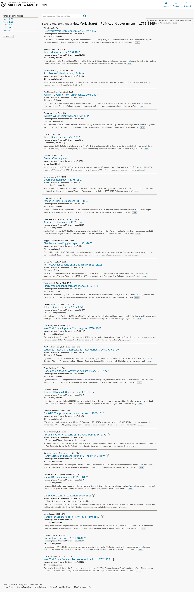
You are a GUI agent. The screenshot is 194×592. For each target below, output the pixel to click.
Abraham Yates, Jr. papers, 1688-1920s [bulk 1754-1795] (75, 434)
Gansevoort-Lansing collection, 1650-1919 (67, 495)
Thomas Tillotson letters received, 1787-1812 (69, 392)
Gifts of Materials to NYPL (82, 587)
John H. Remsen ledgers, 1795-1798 (64, 307)
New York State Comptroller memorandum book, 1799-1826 (77, 559)
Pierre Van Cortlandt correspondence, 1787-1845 (71, 285)
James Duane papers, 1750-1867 (62, 137)
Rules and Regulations (24, 587)
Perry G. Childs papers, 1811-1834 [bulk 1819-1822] (73, 264)
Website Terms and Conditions (60, 587)
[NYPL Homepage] (3, 4)
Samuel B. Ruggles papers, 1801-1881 (64, 477)
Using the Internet (40, 587)
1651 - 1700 (8, 22)
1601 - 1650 (8, 19)
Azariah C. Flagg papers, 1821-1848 (63, 222)
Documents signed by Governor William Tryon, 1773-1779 (76, 370)
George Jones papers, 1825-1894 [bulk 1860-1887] (72, 516)
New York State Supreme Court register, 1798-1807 (72, 328)
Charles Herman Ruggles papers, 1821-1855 (68, 243)
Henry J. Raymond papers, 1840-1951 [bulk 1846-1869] (74, 455)
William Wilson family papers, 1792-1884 (66, 115)
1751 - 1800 (8, 28)
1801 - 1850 (8, 30)
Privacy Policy (8, 587)
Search (84, 16)
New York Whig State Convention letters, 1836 (70, 30)
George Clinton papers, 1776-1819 (63, 179)
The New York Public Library (14, 585)
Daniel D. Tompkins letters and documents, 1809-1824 (74, 413)
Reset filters (8, 36)
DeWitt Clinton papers (56, 158)
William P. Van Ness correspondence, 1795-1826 (71, 94)
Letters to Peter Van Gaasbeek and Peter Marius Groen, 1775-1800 (81, 349)
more (137, 42)
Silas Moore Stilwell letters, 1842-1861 (65, 73)
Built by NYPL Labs (36, 585)
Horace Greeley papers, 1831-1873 (63, 538)
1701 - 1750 (8, 25)
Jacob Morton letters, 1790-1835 (62, 52)
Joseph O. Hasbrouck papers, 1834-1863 (66, 200)
